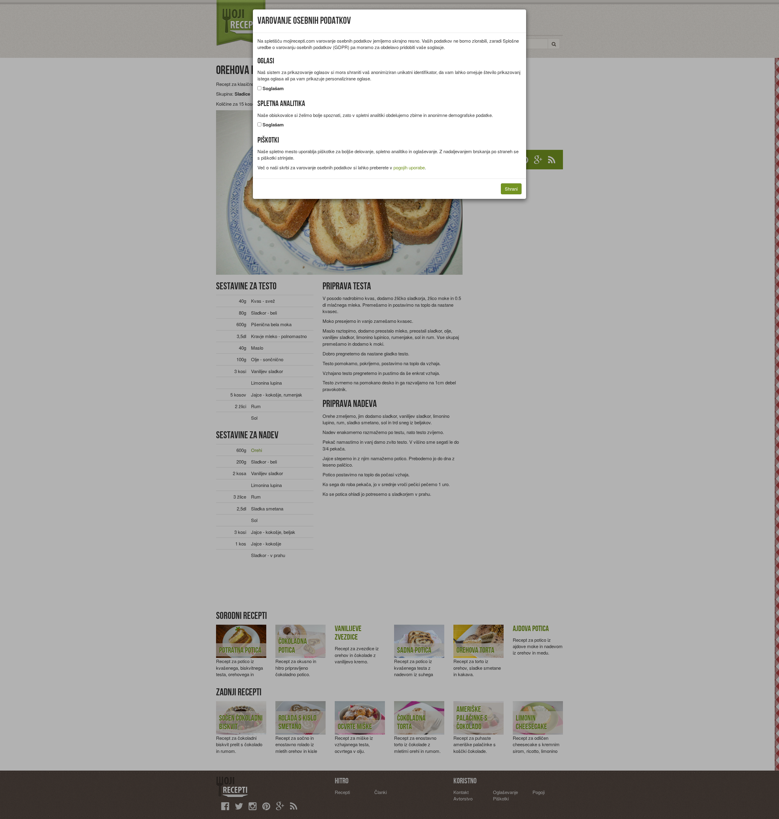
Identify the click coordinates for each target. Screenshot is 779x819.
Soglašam (273, 88)
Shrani (511, 188)
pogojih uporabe (409, 167)
